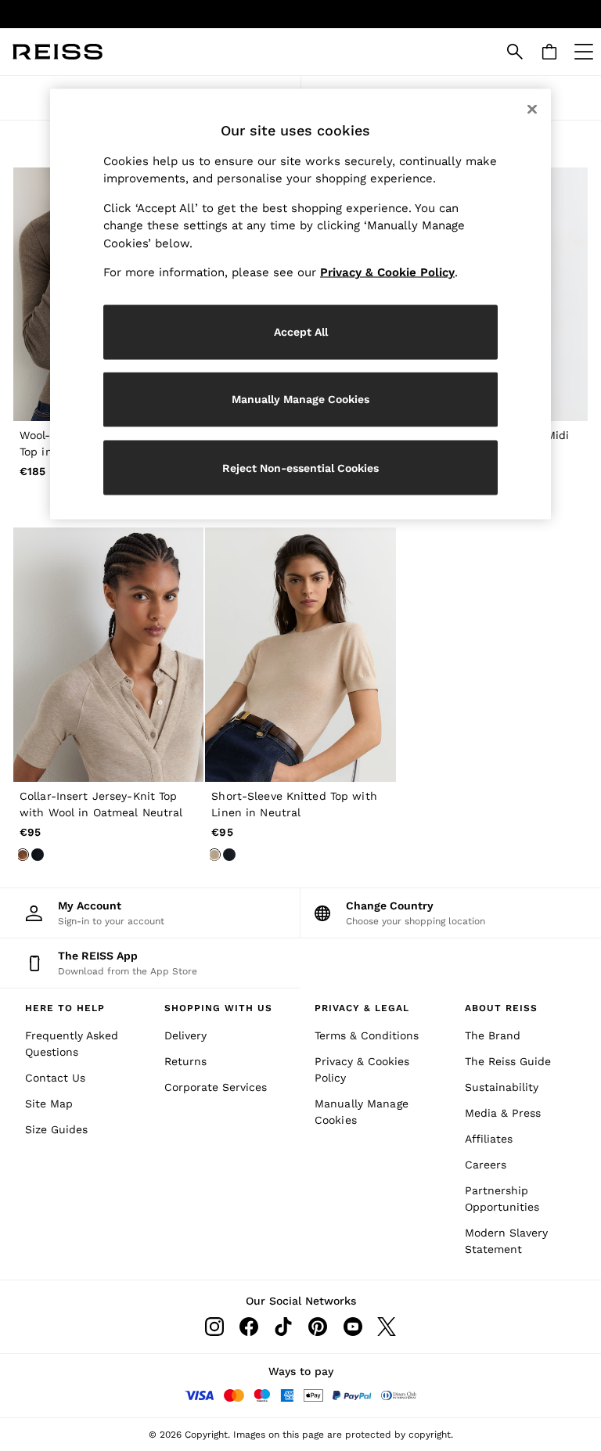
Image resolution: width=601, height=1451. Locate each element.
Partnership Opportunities (502, 1198)
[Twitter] (386, 1326)
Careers (485, 1164)
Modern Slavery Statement (506, 1240)
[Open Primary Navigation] (583, 51)
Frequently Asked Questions (71, 1043)
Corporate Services (215, 1087)
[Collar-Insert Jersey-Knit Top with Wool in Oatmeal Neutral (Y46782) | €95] (108, 654)
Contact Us (55, 1077)
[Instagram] (214, 1326)
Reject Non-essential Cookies (300, 467)
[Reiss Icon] (58, 51)
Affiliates (489, 1138)
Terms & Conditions (367, 1035)
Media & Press (503, 1113)
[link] (515, 51)
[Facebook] (249, 1326)
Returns (185, 1061)
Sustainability (501, 1087)
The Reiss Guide (508, 1061)
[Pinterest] (317, 1326)
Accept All (301, 332)
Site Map (49, 1103)
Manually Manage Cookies (361, 1111)
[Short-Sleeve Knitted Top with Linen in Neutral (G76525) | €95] (300, 654)
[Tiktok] (283, 1326)
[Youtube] (352, 1326)
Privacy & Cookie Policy (387, 272)
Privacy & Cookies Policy (362, 1069)
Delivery (185, 1035)
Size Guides (56, 1129)
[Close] (532, 109)
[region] (300, 304)
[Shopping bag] (549, 51)
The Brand (492, 1035)
